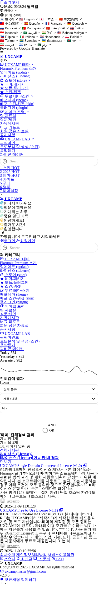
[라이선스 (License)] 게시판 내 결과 (29, 458)
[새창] (85, 466)
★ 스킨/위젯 (10, 92)
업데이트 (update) (14, 72)
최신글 (26, 559)
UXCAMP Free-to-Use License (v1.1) (29, 510)
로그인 (10, 241)
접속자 (9, 559)
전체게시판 (9, 450)
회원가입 (27, 241)
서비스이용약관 (61, 555)
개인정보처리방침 (31, 555)
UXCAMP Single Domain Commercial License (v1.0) (41, 466)
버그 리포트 (10, 127)
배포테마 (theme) (14, 100)
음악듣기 (7, 151)
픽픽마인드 (9, 143)
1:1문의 (43, 559)
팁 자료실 (8, 116)
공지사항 (7, 135)
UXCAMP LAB (17, 139)
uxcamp (13, 501)
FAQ (59, 559)
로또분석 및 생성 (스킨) (19, 147)
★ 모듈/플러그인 (14, 88)
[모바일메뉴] (1, 52)
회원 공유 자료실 (14, 131)
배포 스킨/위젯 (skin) (17, 104)
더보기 (5, 461)
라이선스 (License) (15, 76)
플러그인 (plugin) (14, 108)
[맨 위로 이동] (1, 583)
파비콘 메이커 (12, 154)
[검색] (92, 161)
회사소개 (7, 555)
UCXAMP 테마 (17, 65)
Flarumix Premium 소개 (18, 68)
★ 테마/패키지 (12, 84)
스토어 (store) (16, 80)
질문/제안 (8, 120)
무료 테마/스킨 (17, 96)
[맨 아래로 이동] (5, 583)
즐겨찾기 (11, 2)
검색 (8, 417)
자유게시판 (9, 123)
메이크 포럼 (15, 112)
